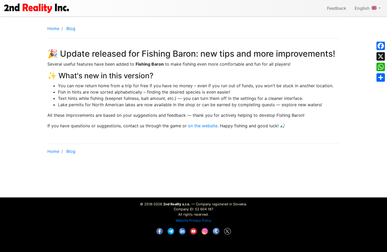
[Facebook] (380, 46)
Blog (70, 28)
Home (53, 28)
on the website (202, 125)
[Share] (380, 77)
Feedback (336, 8)
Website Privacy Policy (193, 220)
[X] (380, 56)
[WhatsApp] (380, 67)
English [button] (362, 8)
